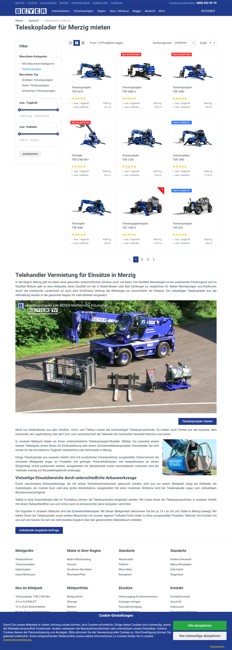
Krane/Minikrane (25, 574)
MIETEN (19, 3)
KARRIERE (117, 3)
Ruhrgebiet (125, 574)
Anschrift (175, 601)
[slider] (19, 109)
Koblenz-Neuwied (180, 559)
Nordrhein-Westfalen (79, 569)
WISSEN (63, 3)
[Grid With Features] (76, 43)
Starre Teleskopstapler (35, 85)
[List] (83, 43)
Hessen (71, 564)
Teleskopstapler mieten (197, 421)
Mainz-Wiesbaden (181, 564)
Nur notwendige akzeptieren (199, 636)
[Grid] (70, 43)
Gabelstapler (23, 569)
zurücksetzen (30, 153)
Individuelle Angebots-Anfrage (39, 530)
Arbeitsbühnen (24, 559)
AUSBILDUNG (100, 3)
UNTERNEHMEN (80, 3)
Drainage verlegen (129, 601)
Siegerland (176, 574)
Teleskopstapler (31, 69)
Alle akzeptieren (200, 625)
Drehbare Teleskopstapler (37, 80)
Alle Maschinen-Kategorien (38, 63)
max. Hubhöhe (28, 127)
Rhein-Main (125, 569)
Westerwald (126, 559)
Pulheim (124, 564)
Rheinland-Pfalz (76, 574)
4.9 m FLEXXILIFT (26, 601)
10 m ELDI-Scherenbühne (30, 606)
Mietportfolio (75, 596)
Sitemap (72, 601)
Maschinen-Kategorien (33, 56)
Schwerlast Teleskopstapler (38, 90)
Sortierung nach (162, 43)
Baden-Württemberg (79, 559)
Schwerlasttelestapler (85, 511)
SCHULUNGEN (48, 3)
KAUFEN (32, 3)
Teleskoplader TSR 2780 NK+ (33, 596)
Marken (71, 606)
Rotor (52, 445)
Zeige (203, 43)
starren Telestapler (27, 445)
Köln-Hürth (176, 569)
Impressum (177, 606)
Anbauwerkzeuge (54, 483)
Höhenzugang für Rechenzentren (138, 596)
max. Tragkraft (28, 102)
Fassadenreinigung (130, 606)
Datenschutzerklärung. (17, 640)
